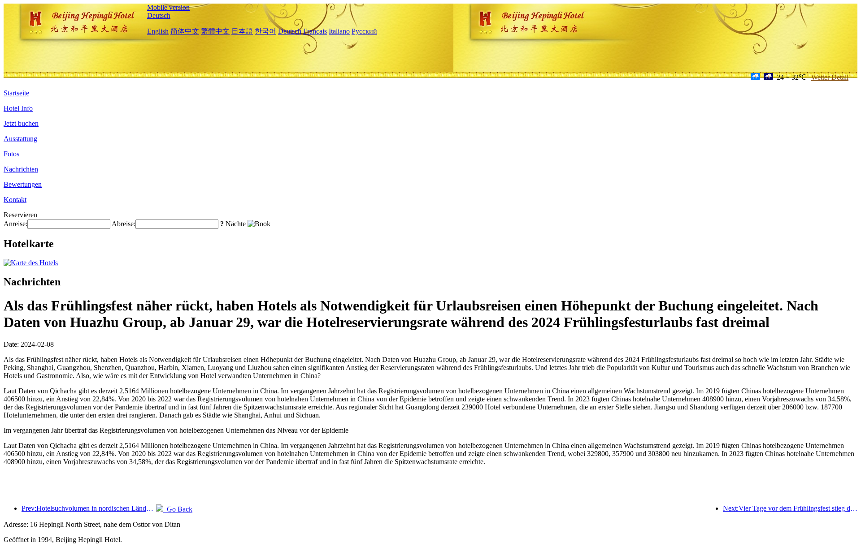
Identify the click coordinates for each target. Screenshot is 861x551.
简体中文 (184, 31)
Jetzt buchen (21, 123)
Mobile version (168, 7)
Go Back (177, 509)
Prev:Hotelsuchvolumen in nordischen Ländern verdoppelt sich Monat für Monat (89, 508)
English (158, 31)
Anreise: (15, 224)
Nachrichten (21, 169)
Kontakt (15, 199)
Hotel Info (18, 108)
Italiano (339, 31)
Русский (364, 31)
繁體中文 (215, 31)
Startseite (16, 93)
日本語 (242, 31)
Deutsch (158, 15)
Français (315, 31)
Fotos (11, 154)
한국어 (265, 31)
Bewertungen (23, 184)
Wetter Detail (829, 77)
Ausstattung (20, 138)
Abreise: (123, 224)
